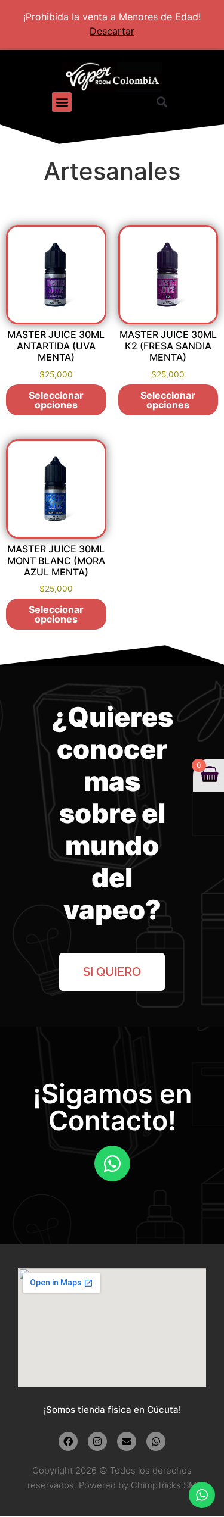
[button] (62, 102)
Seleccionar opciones (56, 400)
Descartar (112, 31)
